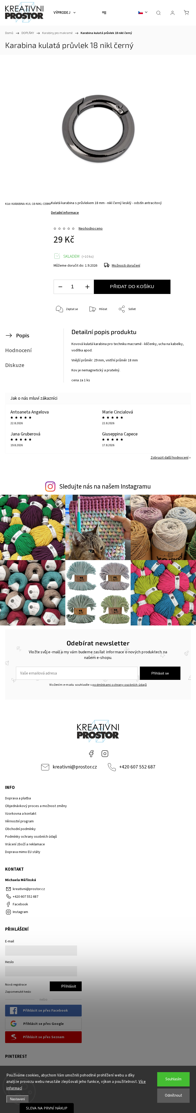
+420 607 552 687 (137, 767)
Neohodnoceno (91, 228)
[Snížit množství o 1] (60, 287)
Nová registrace (16, 984)
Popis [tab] (22, 335)
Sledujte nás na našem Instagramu (105, 486)
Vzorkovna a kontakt (20, 813)
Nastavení (17, 1099)
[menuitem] (65, 13)
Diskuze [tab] (14, 365)
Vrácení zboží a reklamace (25, 844)
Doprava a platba (18, 798)
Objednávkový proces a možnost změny (36, 806)
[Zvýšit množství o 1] (87, 287)
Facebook (91, 753)
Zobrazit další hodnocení (169, 457)
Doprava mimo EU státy (22, 852)
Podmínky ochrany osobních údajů (31, 836)
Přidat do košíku (132, 286)
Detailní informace (65, 212)
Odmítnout (173, 1095)
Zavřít (177, 326)
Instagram (105, 753)
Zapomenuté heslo (18, 991)
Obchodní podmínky (20, 829)
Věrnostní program (19, 821)
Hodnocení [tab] (18, 350)
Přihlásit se (160, 673)
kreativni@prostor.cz (75, 767)
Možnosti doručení (126, 265)
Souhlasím (173, 1079)
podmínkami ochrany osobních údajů (119, 684)
